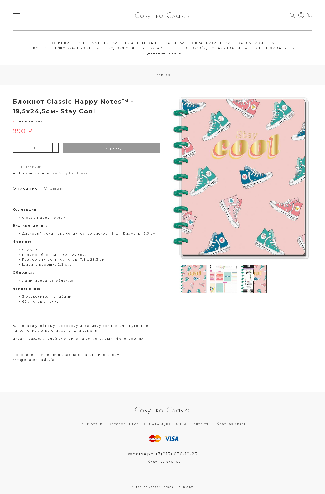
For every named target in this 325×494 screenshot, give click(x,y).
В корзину (112, 148)
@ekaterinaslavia (37, 360)
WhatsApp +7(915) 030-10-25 (162, 453)
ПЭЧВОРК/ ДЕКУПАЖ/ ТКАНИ (211, 48)
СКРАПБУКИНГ (207, 43)
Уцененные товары (162, 53)
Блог (134, 424)
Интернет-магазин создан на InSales (162, 487)
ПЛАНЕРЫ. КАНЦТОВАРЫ (151, 43)
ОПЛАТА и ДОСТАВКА (164, 424)
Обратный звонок (162, 462)
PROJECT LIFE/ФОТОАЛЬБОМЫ (61, 48)
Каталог (117, 424)
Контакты (200, 424)
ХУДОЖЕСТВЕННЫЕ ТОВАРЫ (137, 48)
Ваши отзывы (92, 424)
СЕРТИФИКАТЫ (271, 48)
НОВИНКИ (59, 43)
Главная (162, 75)
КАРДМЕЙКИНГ (253, 43)
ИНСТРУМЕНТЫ (93, 43)
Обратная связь (229, 424)
